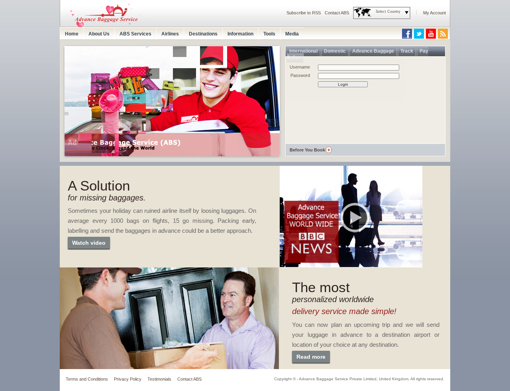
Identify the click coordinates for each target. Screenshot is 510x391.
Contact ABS (337, 12)
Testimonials (159, 379)
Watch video (89, 243)
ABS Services (135, 34)
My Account (434, 12)
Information (240, 34)
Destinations (203, 34)
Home (71, 34)
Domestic (335, 51)
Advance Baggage (373, 51)
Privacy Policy (127, 379)
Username (300, 67)
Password (300, 75)
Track (406, 51)
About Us (99, 34)
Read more (311, 357)
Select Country (388, 12)
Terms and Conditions (87, 379)
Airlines (170, 34)
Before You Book (307, 149)
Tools (269, 34)
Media (292, 34)
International (303, 51)
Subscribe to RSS (303, 12)
